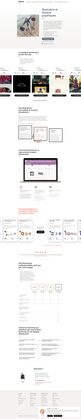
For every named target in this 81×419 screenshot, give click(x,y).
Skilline (38, 67)
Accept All (50, 415)
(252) (9, 70)
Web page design (44, 398)
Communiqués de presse (22, 398)
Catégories (29, 1)
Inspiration (50, 1)
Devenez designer (55, 395)
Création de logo (43, 395)
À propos (19, 395)
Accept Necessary (58, 415)
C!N (43, 415)
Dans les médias (21, 400)
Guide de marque (44, 400)
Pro (54, 1)
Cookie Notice (58, 413)
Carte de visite (43, 396)
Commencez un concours (47, 41)
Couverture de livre (44, 405)
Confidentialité (37, 415)
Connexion (66, 1)
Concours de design (33, 395)
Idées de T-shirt (55, 405)
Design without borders (56, 398)
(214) (46, 70)
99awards (54, 400)
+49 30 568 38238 (60, 1)
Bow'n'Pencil (20, 67)
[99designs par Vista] (21, 2)
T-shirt (42, 403)
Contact (19, 396)
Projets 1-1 (31, 396)
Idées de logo (55, 403)
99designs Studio (32, 403)
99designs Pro (32, 405)
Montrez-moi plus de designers (40, 100)
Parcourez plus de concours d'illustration (52, 245)
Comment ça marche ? (36, 1)
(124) (27, 70)
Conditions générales (31, 415)
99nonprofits (20, 403)
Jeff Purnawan (76, 67)
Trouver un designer (44, 1)
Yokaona (57, 67)
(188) (65, 70)
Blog (53, 396)
